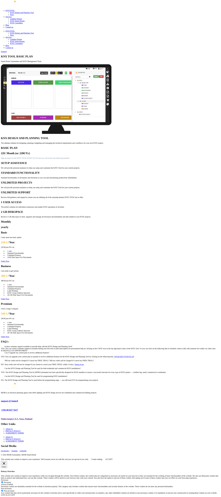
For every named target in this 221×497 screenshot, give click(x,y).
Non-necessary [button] (6, 489)
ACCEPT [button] (109, 459)
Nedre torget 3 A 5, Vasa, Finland (16, 419)
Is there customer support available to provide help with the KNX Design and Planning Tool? (38, 346)
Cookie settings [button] (96, 459)
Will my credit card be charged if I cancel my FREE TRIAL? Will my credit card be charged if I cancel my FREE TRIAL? (49, 361)
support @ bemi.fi (9, 401)
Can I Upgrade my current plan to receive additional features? (27, 353)
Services (9, 17)
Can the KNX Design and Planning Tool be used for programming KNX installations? (36, 376)
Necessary (7, 482)
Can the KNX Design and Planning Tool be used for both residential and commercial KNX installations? (43, 368)
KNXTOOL (10, 11)
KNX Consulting (16, 23)
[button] (110, 347)
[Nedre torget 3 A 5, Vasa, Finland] (1, 414)
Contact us (9, 27)
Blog (7, 25)
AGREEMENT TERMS (15, 433)
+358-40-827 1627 (9, 410)
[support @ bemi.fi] (1, 397)
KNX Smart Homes (17, 21)
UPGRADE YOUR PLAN (124, 357)
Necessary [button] (4, 480)
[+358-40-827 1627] (1, 405)
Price (12, 15)
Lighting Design (16, 19)
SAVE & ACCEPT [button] (8, 495)
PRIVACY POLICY (13, 431)
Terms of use (79, 364)
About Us (9, 429)
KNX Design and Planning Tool (22, 13)
